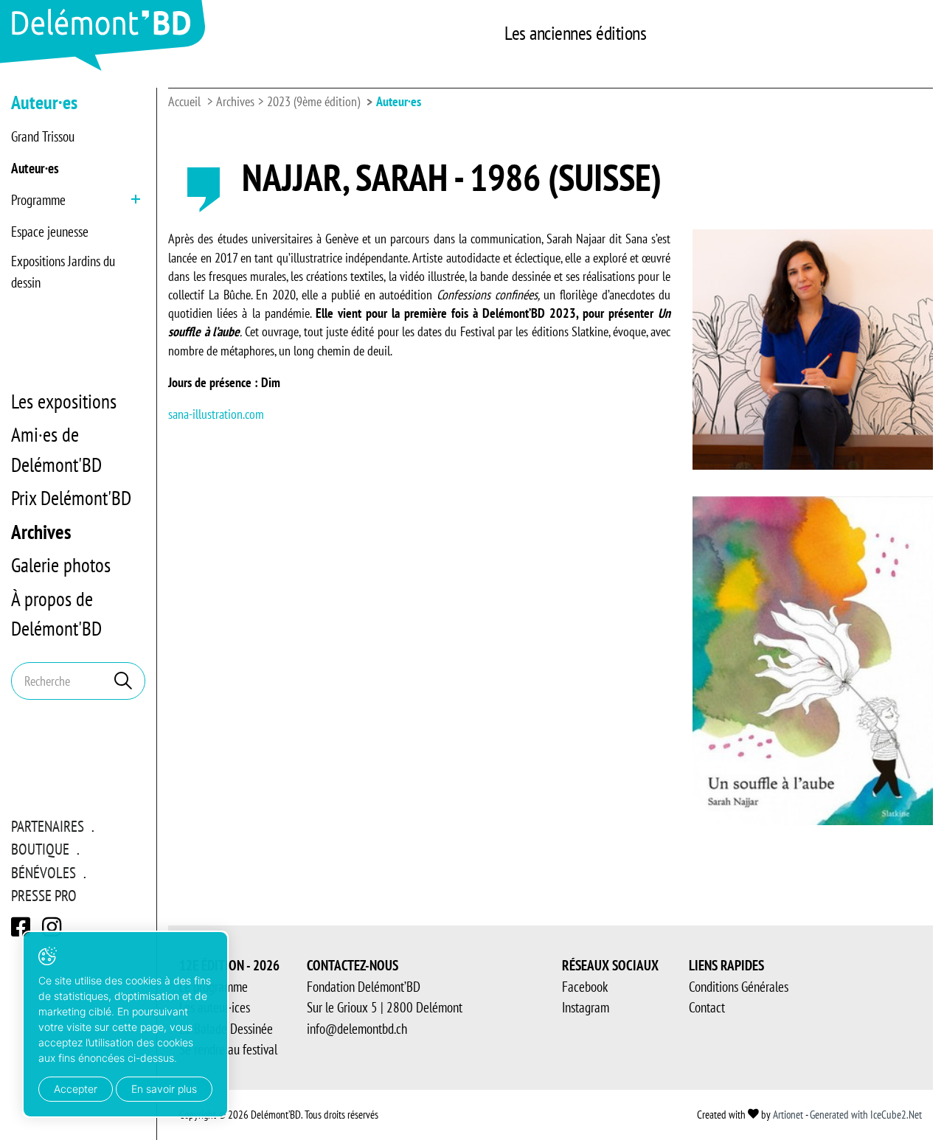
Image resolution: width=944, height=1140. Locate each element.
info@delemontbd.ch (357, 1029)
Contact (707, 1007)
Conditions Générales (738, 986)
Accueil (184, 101)
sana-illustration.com (216, 414)
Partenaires (47, 826)
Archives (41, 531)
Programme (38, 200)
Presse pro (44, 896)
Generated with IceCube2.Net (866, 1115)
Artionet (788, 1115)
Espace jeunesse (49, 231)
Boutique (40, 849)
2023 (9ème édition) (313, 101)
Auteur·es (35, 168)
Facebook (585, 986)
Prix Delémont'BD (71, 497)
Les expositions (64, 401)
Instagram (585, 1007)
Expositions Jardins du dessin (63, 271)
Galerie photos (61, 564)
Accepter (75, 1088)
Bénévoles (43, 873)
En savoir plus (164, 1088)
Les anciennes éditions (575, 33)
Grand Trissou (42, 136)
